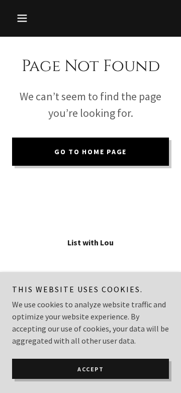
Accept (90, 369)
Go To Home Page (90, 151)
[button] (24, 18)
